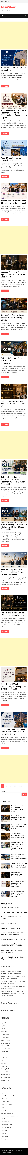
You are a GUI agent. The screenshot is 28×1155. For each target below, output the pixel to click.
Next (20, 786)
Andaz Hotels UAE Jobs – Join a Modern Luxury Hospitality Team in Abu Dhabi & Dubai (13, 686)
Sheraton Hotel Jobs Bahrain (9, 923)
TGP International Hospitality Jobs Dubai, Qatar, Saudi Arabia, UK (13, 403)
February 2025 (5, 1069)
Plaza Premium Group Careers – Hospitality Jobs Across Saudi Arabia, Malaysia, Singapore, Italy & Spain (14, 114)
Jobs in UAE (4, 1130)
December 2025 (5, 1040)
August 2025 (4, 1052)
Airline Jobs (4, 1099)
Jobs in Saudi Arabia (6, 1124)
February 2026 (5, 1034)
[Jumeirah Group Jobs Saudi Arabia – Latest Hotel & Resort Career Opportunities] (5, 864)
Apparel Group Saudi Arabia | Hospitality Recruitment (12, 159)
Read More (5, 86)
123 (2, 1093)
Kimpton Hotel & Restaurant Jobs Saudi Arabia (14, 912)
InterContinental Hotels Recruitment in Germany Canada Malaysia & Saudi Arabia (12, 945)
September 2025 (5, 1049)
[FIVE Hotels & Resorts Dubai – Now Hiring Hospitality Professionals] (5, 825)
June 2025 (4, 1057)
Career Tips (4, 1107)
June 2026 (4, 1029)
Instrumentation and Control (9, 1116)
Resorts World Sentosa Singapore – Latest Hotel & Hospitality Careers (14, 317)
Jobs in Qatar (5, 1122)
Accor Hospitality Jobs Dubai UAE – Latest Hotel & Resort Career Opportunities (14, 527)
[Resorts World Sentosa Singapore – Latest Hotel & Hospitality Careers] (5, 816)
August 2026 (4, 1023)
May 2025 (3, 1060)
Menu (4, 16)
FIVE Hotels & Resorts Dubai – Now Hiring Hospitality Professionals (12, 360)
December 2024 (5, 1075)
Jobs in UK (4, 1133)
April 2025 (3, 1063)
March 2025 (4, 1066)
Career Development (7, 1104)
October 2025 (5, 1046)
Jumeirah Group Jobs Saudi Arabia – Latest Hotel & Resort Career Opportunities (12, 572)
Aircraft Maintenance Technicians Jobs (12, 1096)
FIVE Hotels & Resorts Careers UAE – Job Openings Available (12, 614)
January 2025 (4, 1072)
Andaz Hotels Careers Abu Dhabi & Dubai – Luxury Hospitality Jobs (14, 202)
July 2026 (3, 1026)
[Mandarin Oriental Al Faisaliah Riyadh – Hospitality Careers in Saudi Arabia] (5, 806)
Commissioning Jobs (7, 1113)
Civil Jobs (3, 1110)
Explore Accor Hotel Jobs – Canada (10, 928)
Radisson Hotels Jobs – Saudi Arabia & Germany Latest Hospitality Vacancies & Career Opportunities (13, 480)
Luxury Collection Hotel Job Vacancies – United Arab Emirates (12, 951)
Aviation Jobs (5, 1101)
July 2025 (3, 1054)
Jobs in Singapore (6, 1127)
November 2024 (5, 1077)
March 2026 (4, 1031)
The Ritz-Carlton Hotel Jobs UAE (10, 907)
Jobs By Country (5, 1119)
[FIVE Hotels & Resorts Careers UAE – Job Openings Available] (5, 873)
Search (3, 791)
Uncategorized (5, 1139)
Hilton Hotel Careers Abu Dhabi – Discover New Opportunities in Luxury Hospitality (14, 731)
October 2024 (5, 1080)
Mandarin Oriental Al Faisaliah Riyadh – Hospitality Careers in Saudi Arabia (13, 274)
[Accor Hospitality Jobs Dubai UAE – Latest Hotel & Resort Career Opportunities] (5, 855)
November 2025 (5, 1043)
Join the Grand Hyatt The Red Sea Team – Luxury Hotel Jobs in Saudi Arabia (12, 933)
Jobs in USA (4, 1136)
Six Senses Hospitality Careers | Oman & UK (13, 939)
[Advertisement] (14, 35)
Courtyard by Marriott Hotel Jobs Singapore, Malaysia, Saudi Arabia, (13, 958)
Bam (10, 1152)
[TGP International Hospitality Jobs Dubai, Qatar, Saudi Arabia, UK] (5, 834)
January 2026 (4, 1037)
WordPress (4, 1152)
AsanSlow (8, 7)
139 (15, 786)
